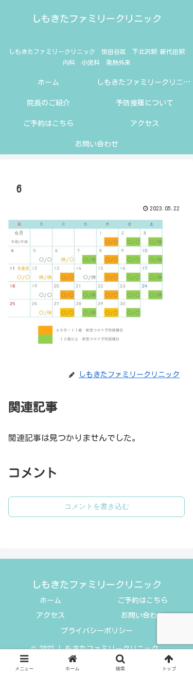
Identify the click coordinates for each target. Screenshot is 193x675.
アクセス (50, 615)
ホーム (50, 600)
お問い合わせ (142, 615)
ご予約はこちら (142, 600)
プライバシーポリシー (97, 630)
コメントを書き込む (96, 506)
